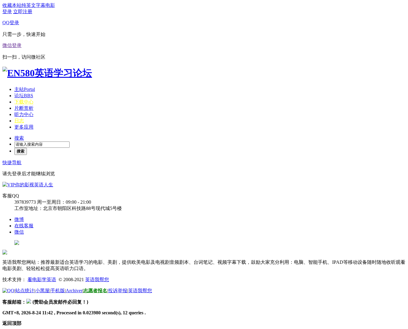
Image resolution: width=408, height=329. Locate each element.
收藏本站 (12, 5)
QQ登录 (10, 22)
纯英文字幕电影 (38, 5)
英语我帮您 (97, 279)
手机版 (57, 290)
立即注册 (22, 11)
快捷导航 (12, 162)
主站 (24, 89)
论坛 (23, 95)
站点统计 (24, 290)
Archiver (74, 290)
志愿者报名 (95, 290)
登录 (7, 11)
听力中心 (23, 114)
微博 (19, 219)
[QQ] (8, 290)
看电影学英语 (41, 279)
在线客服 (23, 225)
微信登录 (12, 45)
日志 (19, 120)
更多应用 (23, 127)
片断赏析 (23, 108)
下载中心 (23, 101)
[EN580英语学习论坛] (47, 73)
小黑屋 (42, 290)
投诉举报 (117, 290)
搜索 (19, 138)
